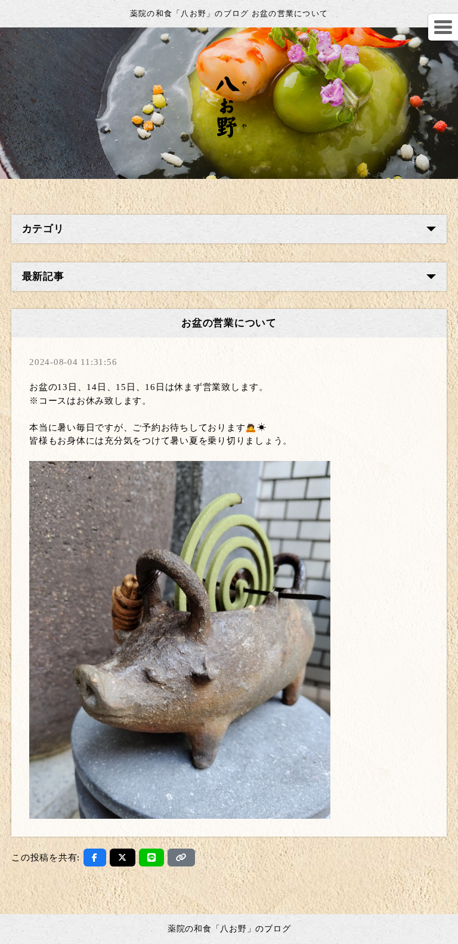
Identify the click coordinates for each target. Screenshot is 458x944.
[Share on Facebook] (94, 857)
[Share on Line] (152, 857)
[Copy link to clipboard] (181, 857)
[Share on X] (122, 857)
